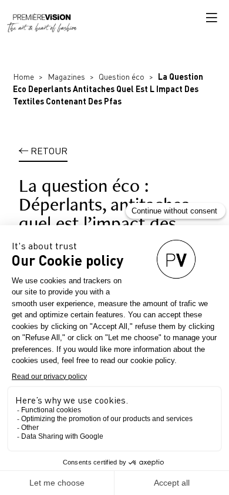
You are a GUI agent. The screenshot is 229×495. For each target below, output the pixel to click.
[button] (211, 17)
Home (23, 77)
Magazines (66, 77)
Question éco (121, 77)
